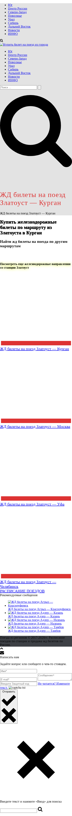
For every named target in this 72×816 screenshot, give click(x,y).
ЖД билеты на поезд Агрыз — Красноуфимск (39, 609)
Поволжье (15, 15)
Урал (11, 19)
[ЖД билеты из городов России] (24, 44)
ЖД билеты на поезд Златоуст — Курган (34, 349)
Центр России (17, 8)
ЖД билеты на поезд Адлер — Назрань (35, 623)
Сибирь (13, 23)
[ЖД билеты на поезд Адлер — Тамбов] (36, 627)
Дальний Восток (19, 26)
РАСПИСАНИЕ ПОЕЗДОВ (22, 591)
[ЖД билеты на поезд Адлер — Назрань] (36, 620)
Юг (10, 5)
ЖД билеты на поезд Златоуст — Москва (35, 426)
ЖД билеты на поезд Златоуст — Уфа (32, 504)
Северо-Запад (17, 12)
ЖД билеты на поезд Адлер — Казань (34, 616)
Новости (14, 30)
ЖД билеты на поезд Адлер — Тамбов (34, 630)
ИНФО (13, 33)
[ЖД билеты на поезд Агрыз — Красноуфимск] (40, 605)
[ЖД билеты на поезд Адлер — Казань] (35, 612)
